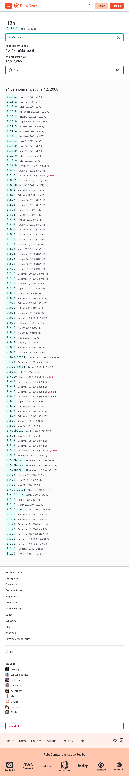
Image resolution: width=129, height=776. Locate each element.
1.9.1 (11, 170)
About (9, 740)
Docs (22, 740)
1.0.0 (11, 298)
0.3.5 (11, 514)
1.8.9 (11, 190)
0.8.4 (11, 337)
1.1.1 (11, 283)
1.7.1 (11, 239)
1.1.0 (11, 288)
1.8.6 (11, 205)
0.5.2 (11, 445)
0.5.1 (11, 450)
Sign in (101, 6)
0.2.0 (11, 548)
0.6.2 (11, 416)
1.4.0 (11, 268)
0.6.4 (11, 406)
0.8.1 (11, 347)
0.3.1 (11, 534)
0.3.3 (11, 524)
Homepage (11, 578)
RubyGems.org (54, 754)
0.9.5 (11, 303)
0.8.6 (11, 327)
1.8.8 (11, 195)
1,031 (117, 70)
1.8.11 (12, 180)
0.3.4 (11, 519)
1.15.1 (12, 101)
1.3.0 (11, 273)
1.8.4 (11, 214)
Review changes (14, 608)
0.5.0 (11, 455)
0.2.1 (11, 543)
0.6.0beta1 (15, 430)
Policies (36, 740)
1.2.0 (11, 278)
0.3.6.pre (14, 509)
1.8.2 (11, 224)
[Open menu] (8, 6)
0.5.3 (11, 440)
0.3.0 (11, 539)
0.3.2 (11, 529)
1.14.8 (12, 111)
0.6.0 (11, 426)
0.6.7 (11, 391)
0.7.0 (11, 362)
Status (51, 740)
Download (11, 602)
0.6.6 (11, 396)
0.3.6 (11, 504)
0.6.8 (11, 386)
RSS (7, 627)
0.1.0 (11, 553)
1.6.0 (11, 249)
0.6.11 (12, 372)
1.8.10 (12, 185)
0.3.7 (11, 499)
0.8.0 (11, 352)
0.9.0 (11, 322)
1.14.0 (12, 146)
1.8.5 (11, 209)
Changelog (11, 584)
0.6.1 (11, 421)
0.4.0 (11, 485)
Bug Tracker (12, 596)
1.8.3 (11, 219)
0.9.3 (11, 313)
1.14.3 (12, 136)
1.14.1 (12, 141)
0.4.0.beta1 (16, 489)
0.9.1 (11, 318)
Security (67, 740)
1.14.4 (12, 131)
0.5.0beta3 (15, 460)
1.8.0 (11, 234)
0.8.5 (11, 332)
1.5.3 (11, 254)
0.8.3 (11, 342)
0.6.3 (11, 411)
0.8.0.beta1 (16, 357)
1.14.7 (12, 116)
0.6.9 (11, 381)
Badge (9, 615)
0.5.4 (11, 435)
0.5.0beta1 (15, 470)
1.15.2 (12, 97)
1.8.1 (11, 229)
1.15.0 (12, 106)
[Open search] (90, 6)
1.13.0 (12, 151)
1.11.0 (12, 160)
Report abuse (16, 726)
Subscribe (10, 621)
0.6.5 (11, 401)
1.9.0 (11, 175)
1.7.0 (11, 244)
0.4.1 (11, 480)
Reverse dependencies (17, 639)
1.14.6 (12, 121)
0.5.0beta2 (15, 465)
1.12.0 (12, 155)
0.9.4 (11, 308)
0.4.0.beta (15, 494)
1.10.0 (12, 165)
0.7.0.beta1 (16, 367)
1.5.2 (11, 259)
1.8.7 (11, 200)
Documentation (14, 590)
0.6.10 (12, 376)
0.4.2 (11, 475)
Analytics (10, 633)
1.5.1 (11, 264)
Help (81, 740)
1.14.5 (12, 126)
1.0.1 (11, 293)
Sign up (117, 6)
